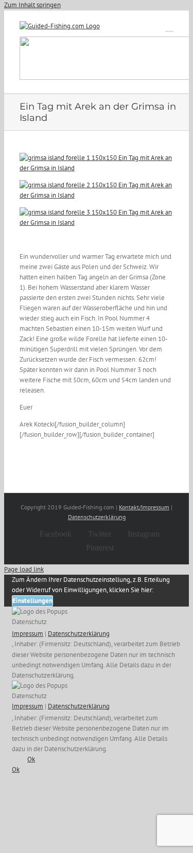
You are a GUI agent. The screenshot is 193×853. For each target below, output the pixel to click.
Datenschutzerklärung (97, 517)
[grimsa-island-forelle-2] (96, 195)
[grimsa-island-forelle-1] (96, 168)
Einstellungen (32, 600)
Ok (31, 759)
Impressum (27, 633)
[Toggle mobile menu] (169, 26)
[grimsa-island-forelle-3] (96, 222)
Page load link (24, 569)
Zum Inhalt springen (32, 5)
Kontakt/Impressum (144, 507)
